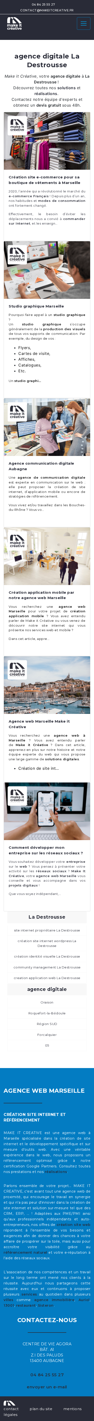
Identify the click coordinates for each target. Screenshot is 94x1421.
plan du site (41, 1408)
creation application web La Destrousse (47, 978)
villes (8, 1300)
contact (11, 1408)
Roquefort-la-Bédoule (47, 1013)
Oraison (47, 1002)
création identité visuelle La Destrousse (47, 956)
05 (47, 1045)
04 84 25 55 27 (43, 4)
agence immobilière (54, 1300)
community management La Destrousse (47, 967)
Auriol (84, 1300)
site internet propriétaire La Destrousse (47, 930)
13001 (9, 1305)
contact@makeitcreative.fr (47, 10)
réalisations (56, 1172)
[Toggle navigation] (83, 23)
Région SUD (47, 1024)
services (29, 1294)
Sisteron (46, 1305)
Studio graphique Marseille (36, 306)
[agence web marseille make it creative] (9, 1402)
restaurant (26, 1305)
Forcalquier (47, 1035)
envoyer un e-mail (47, 1386)
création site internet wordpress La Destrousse (47, 943)
